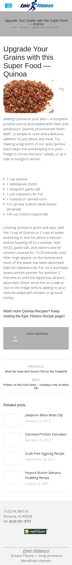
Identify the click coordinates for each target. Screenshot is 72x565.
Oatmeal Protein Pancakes (46, 434)
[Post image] (12, 420)
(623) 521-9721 (20, 521)
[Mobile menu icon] (8, 6)
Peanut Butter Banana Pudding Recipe (43, 475)
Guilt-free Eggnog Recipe (44, 453)
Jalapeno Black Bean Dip (44, 415)
